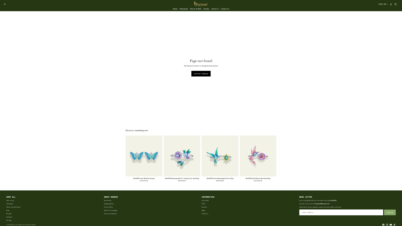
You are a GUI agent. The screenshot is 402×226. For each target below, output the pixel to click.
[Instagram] (387, 224)
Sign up (390, 212)
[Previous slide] (129, 156)
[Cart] (395, 4)
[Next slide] (159, 156)
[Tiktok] (394, 224)
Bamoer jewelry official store (17, 224)
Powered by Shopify (30, 224)
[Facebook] (383, 224)
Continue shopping (201, 73)
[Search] (5, 4)
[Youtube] (391, 224)
